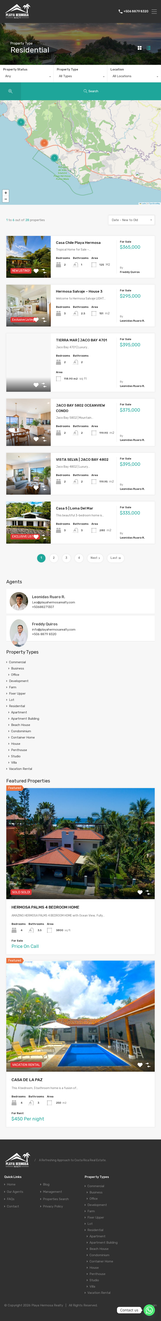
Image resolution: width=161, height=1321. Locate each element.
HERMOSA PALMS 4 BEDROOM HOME (45, 907)
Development (19, 681)
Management (52, 1191)
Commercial (17, 662)
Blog (46, 1184)
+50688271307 (43, 607)
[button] (140, 178)
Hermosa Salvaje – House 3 (79, 291)
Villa (14, 762)
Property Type (67, 69)
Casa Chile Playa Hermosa (78, 243)
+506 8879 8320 (135, 11)
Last (113, 558)
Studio (16, 756)
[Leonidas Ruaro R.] (19, 609)
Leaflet (143, 203)
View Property (28, 380)
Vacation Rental (20, 769)
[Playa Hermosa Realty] (17, 18)
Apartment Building (25, 719)
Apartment (19, 712)
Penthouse (19, 750)
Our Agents (15, 1191)
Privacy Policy (53, 1206)
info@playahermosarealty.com (53, 629)
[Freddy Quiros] (19, 645)
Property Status (15, 69)
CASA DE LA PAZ (27, 1079)
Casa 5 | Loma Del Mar (74, 508)
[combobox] (26, 77)
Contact (13, 1206)
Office (15, 675)
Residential (17, 706)
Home (11, 1184)
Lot (11, 700)
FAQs (10, 1199)
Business (17, 668)
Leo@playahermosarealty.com (53, 602)
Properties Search (56, 1199)
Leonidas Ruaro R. (48, 597)
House (15, 744)
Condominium (21, 731)
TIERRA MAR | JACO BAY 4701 (81, 340)
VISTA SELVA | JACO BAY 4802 (82, 459)
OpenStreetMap (154, 203)
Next (94, 558)
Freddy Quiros (45, 624)
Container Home (23, 737)
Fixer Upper (17, 693)
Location (117, 69)
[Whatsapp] (149, 1310)
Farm (12, 687)
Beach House (20, 725)
